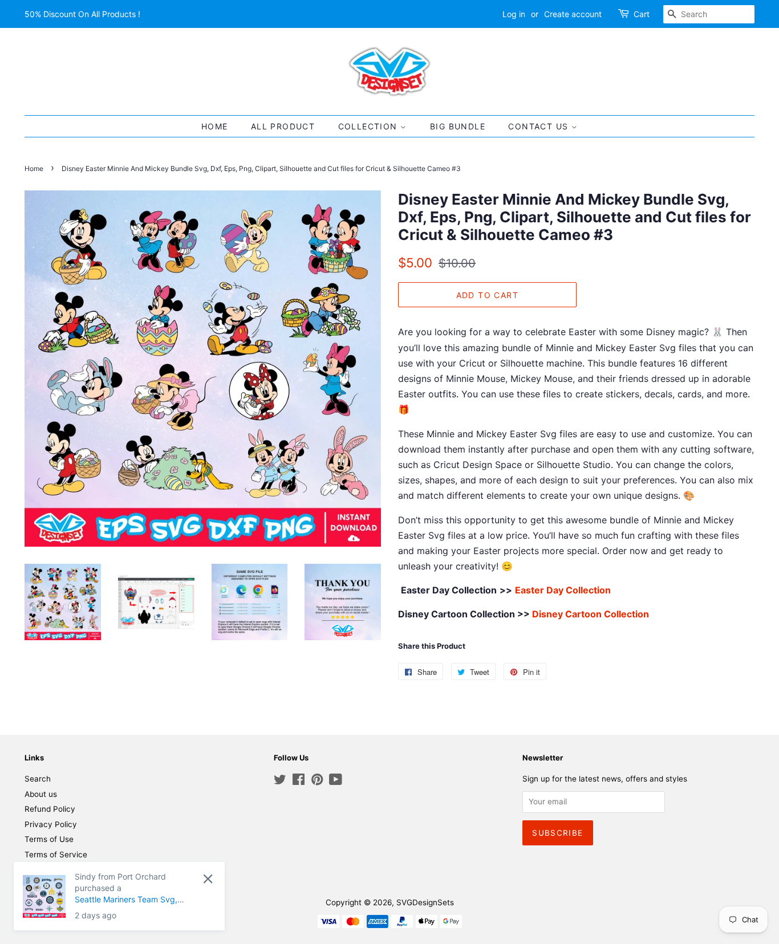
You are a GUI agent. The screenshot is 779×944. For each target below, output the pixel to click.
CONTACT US (539, 126)
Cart (642, 14)
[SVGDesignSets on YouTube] (335, 781)
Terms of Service (56, 854)
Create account (573, 14)
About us (41, 794)
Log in (513, 14)
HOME (214, 126)
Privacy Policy (51, 824)
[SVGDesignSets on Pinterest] (317, 781)
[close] (208, 878)
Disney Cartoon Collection (590, 614)
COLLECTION (369, 126)
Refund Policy (50, 808)
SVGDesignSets (425, 902)
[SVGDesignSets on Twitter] (280, 781)
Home (34, 168)
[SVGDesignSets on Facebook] (298, 781)
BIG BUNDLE (457, 126)
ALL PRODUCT (283, 126)
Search (38, 778)
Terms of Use (49, 839)
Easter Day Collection (563, 590)
